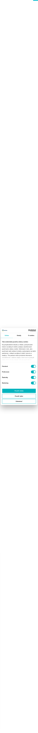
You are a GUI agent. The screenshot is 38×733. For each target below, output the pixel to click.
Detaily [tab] (19, 335)
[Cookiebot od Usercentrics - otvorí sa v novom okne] (28, 330)
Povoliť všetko (19, 391)
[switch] (33, 371)
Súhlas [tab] (7, 335)
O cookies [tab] (31, 335)
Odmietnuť (19, 401)
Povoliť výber (19, 396)
